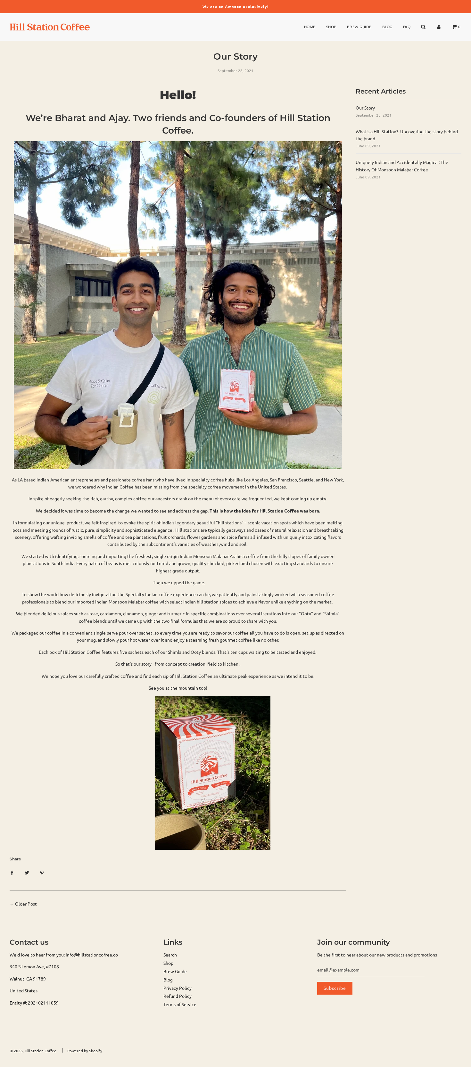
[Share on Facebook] (12, 872)
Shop (331, 26)
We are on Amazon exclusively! (235, 6)
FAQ (407, 26)
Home (310, 26)
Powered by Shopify (84, 1050)
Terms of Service (179, 1004)
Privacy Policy (177, 988)
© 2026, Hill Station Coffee (33, 1050)
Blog (387, 26)
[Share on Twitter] (27, 872)
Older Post (26, 904)
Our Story (365, 108)
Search (170, 954)
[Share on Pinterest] (42, 872)
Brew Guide (359, 26)
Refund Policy (177, 996)
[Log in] (438, 26)
